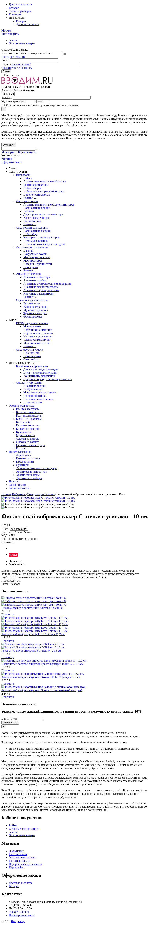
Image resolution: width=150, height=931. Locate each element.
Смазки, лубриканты (29, 382)
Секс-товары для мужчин (32, 247)
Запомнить (12, 75)
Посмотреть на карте (22, 915)
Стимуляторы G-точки (41, 494)
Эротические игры (28, 474)
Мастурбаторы (32, 260)
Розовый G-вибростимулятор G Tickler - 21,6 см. (31, 650)
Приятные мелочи (20, 451)
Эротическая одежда (21, 405)
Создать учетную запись (16, 67)
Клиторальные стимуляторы (41, 237)
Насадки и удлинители (37, 263)
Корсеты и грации (27, 428)
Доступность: (9, 538)
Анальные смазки (34, 385)
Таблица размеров (20, 11)
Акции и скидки (19, 488)
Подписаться (10, 722)
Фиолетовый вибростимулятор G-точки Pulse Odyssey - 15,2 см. (41, 677)
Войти (5, 56)
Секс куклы (30, 267)
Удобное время (10, 101)
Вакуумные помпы (35, 254)
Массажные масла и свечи (39, 392)
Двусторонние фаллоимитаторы (43, 214)
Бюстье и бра (24, 422)
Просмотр (7, 614)
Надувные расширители (38, 293)
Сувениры (22, 465)
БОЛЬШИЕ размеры (29, 418)
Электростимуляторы (36, 339)
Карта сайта (16, 867)
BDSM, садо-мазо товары (32, 323)
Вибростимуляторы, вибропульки (44, 191)
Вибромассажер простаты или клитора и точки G (32, 607)
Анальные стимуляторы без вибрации (47, 283)
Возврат (14, 7)
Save (14, 554)
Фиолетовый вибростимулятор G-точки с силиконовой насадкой (41, 690)
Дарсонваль (23, 455)
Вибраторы (23, 174)
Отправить (9, 144)
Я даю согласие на (42, 105)
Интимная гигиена (28, 458)
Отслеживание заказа (14, 53)
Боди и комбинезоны (29, 415)
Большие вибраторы (36, 184)
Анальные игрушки (28, 273)
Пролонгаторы (32, 402)
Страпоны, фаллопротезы (32, 300)
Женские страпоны (35, 306)
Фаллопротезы (32, 316)
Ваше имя (7, 93)
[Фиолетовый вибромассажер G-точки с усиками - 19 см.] (38, 497)
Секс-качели (31, 352)
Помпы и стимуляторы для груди (44, 244)
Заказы (13, 40)
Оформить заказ (11, 162)
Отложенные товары (22, 43)
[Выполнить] (64, 54)
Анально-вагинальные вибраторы (44, 181)
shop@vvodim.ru (19, 911)
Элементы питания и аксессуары (36, 468)
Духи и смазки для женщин (40, 369)
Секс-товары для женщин (32, 227)
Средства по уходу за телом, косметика (47, 379)
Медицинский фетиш (36, 343)
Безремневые (31, 303)
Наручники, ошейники (37, 329)
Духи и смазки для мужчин (40, 372)
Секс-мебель (31, 359)
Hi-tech (27, 178)
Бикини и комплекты (29, 412)
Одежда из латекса (27, 441)
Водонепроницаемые (36, 194)
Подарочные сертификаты (25, 864)
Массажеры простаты (36, 257)
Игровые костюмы (27, 425)
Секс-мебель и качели (29, 349)
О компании (16, 850)
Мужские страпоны (35, 310)
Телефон (6, 97)
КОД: (4, 535)
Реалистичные (32, 221)
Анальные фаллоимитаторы (40, 286)
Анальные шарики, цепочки (41, 290)
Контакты (15, 14)
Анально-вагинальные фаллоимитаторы (48, 204)
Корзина (6, 158)
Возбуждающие (33, 389)
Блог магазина (18, 854)
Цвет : (5, 528)
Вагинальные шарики (37, 230)
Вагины (28, 250)
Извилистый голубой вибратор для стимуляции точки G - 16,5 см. (42, 663)
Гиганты (28, 211)
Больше (29, 197)
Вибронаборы (32, 188)
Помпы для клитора (35, 240)
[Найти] (36, 149)
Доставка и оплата (20, 4)
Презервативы (25, 461)
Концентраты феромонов (39, 375)
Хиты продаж (17, 484)
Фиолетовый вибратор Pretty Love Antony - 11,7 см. (33, 634)
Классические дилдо (36, 217)
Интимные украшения (37, 336)
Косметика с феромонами (32, 366)
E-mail (5, 60)
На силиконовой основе (38, 399)
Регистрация (17, 56)
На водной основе (34, 395)
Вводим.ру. (18, 921)
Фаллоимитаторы (27, 201)
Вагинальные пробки (36, 207)
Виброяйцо (30, 234)
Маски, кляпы (32, 326)
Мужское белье (25, 435)
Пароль (6, 64)
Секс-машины (32, 356)
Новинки (14, 481)
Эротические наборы (29, 478)
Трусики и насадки (35, 313)
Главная (6, 494)
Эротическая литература (31, 471)
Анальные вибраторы (36, 277)
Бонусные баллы (19, 860)
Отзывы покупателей (22, 857)
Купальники (23, 432)
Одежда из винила (27, 438)
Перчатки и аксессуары (30, 445)
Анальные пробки (34, 280)
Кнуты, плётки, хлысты (38, 333)
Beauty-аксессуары (27, 408)
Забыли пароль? (21, 64)
